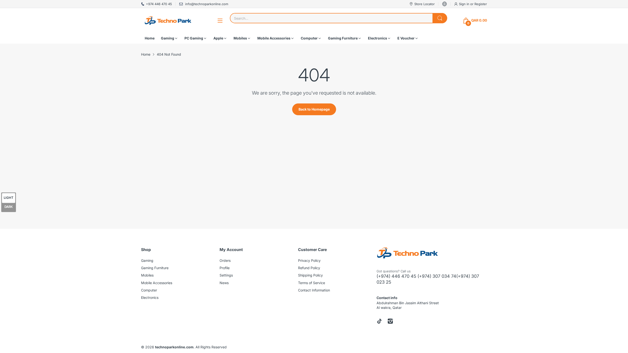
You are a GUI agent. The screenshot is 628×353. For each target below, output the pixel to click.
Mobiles (147, 275)
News (224, 283)
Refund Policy (309, 268)
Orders (225, 260)
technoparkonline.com (174, 347)
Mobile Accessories (156, 283)
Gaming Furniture (155, 268)
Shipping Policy (310, 275)
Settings (226, 275)
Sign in (464, 4)
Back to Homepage (314, 109)
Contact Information (314, 290)
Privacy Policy (309, 260)
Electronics (149, 297)
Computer (149, 290)
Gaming (147, 260)
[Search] (439, 18)
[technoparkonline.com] (168, 20)
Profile (225, 268)
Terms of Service (311, 283)
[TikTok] (379, 321)
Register (480, 4)
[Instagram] (390, 321)
